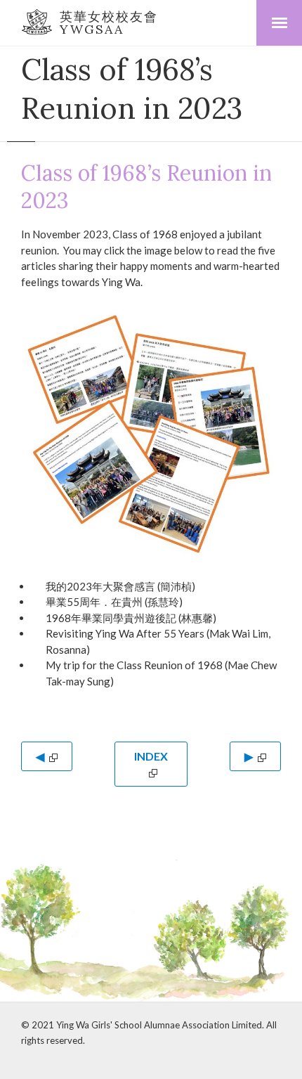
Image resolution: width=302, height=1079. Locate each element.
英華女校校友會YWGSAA (109, 22)
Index (151, 756)
